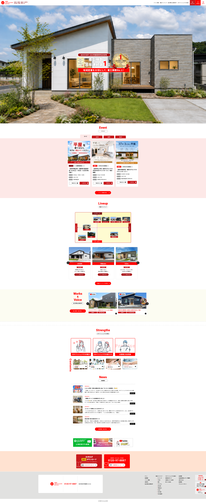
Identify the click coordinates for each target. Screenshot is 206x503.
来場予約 (146, 482)
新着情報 (146, 478)
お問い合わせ (181, 480)
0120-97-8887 (70, 484)
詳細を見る (74, 183)
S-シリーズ (160, 478)
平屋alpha (160, 487)
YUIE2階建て (160, 493)
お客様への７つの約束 (169, 480)
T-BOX (159, 480)
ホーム (146, 476)
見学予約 (84, 183)
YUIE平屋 (159, 491)
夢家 (158, 482)
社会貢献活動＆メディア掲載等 (184, 478)
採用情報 (180, 482)
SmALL (159, 489)
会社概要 (180, 476)
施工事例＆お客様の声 (172, 2)
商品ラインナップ (163, 2)
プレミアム (160, 484)
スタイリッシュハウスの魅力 (170, 476)
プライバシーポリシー (183, 484)
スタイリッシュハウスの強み (183, 2)
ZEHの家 (159, 486)
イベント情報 (156, 2)
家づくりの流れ (168, 482)
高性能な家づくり (168, 478)
